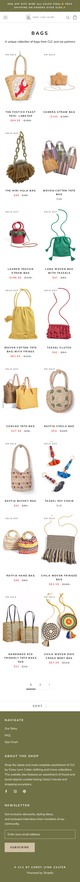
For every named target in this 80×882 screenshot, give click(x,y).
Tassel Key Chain (59, 500)
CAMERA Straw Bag (59, 112)
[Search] (68, 17)
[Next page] (49, 684)
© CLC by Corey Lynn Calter (40, 867)
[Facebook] (6, 791)
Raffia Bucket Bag (21, 500)
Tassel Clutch (59, 347)
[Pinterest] (24, 791)
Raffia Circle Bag (59, 426)
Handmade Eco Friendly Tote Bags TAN (20, 658)
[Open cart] (75, 17)
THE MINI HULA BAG (20, 190)
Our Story (11, 728)
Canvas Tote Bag (20, 426)
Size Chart (11, 742)
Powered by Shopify (40, 873)
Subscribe (19, 847)
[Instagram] (15, 791)
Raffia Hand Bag (20, 575)
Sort (38, 706)
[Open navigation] (5, 17)
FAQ (7, 735)
